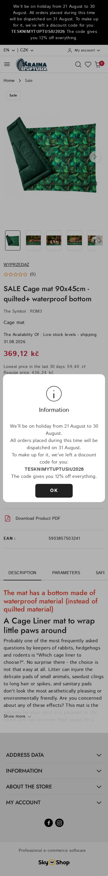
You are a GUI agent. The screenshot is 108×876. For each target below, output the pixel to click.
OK (54, 490)
